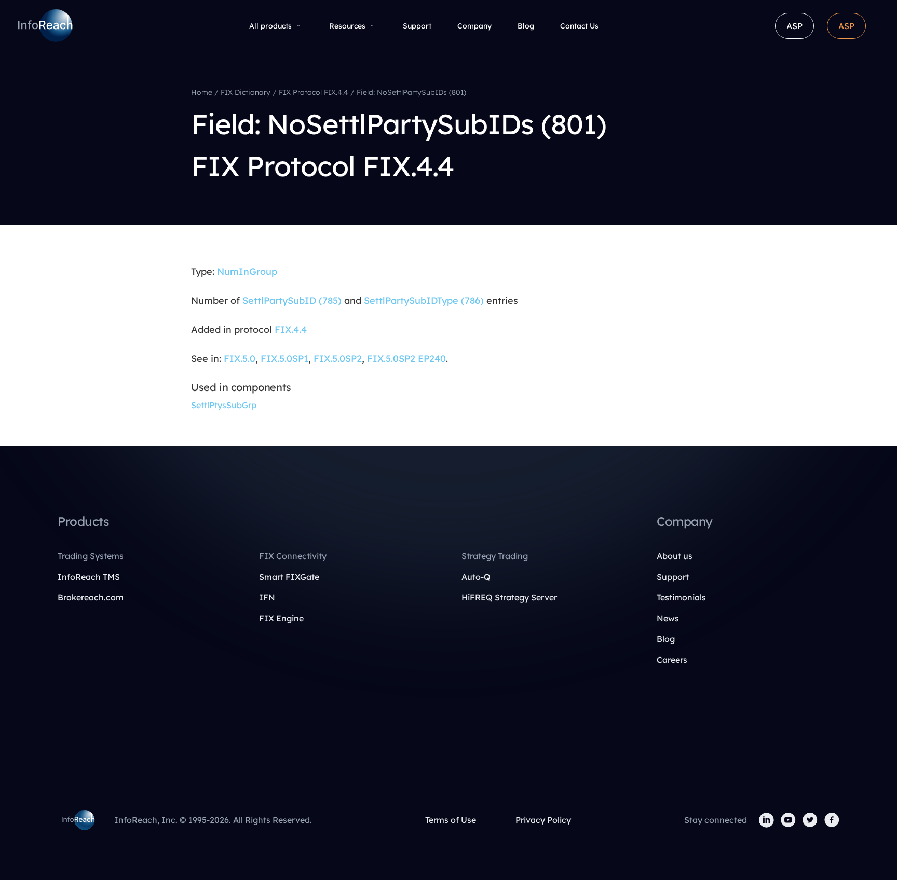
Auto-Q (476, 576)
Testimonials (681, 597)
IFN (267, 597)
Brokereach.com (91, 597)
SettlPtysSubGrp (223, 405)
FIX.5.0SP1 (284, 359)
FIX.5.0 (239, 359)
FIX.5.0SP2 (338, 359)
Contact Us (579, 26)
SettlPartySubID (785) (292, 300)
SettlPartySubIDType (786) (424, 300)
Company (474, 26)
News (668, 618)
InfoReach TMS (89, 576)
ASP (794, 26)
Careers (672, 659)
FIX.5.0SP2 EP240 (406, 359)
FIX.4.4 (291, 330)
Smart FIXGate (289, 576)
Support (417, 26)
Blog (526, 26)
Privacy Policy (543, 820)
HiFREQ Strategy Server (509, 597)
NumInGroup (247, 271)
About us (674, 556)
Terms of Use (450, 820)
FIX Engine (281, 618)
